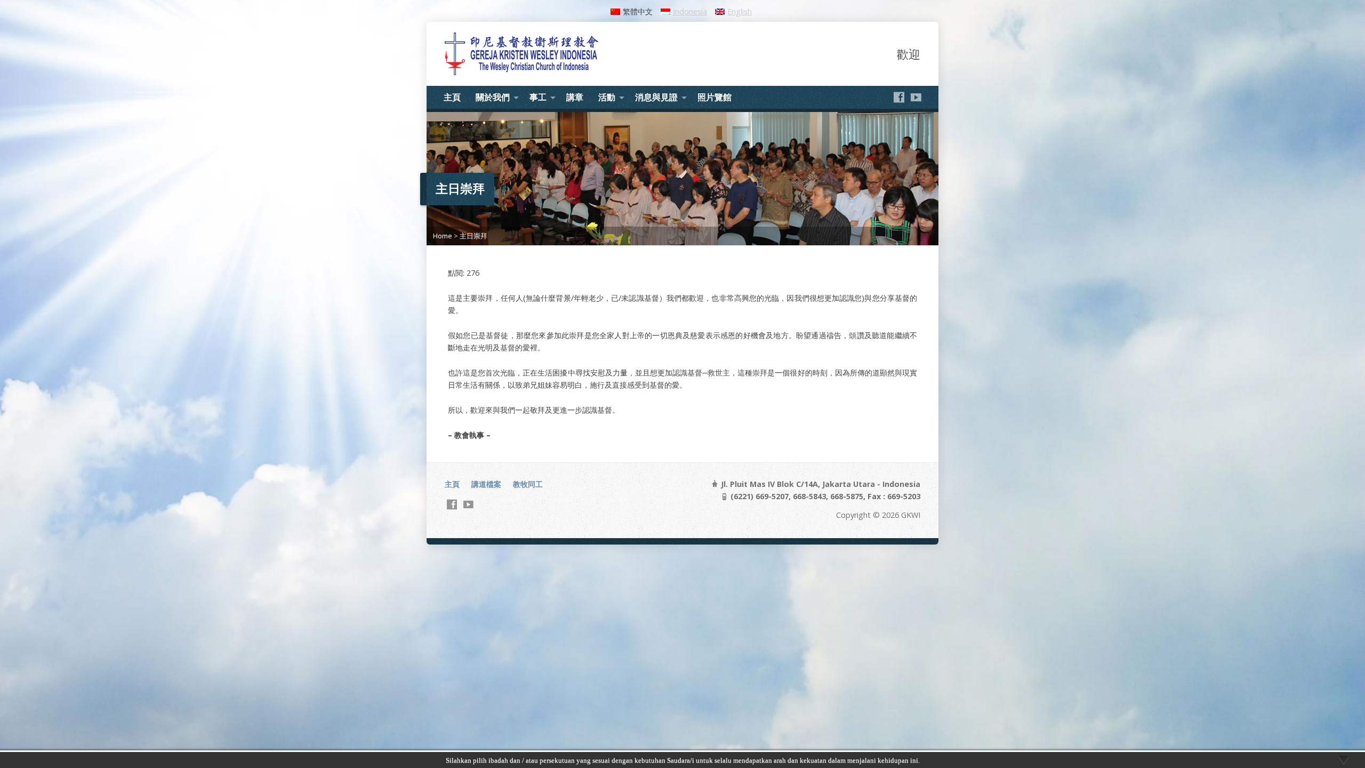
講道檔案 (486, 484)
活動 (606, 97)
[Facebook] (899, 97)
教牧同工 (528, 484)
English (739, 11)
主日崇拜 (473, 236)
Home (442, 236)
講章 (574, 97)
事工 (538, 97)
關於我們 (493, 97)
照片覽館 (714, 97)
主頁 (452, 97)
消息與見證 (656, 97)
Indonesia (690, 11)
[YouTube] (916, 97)
